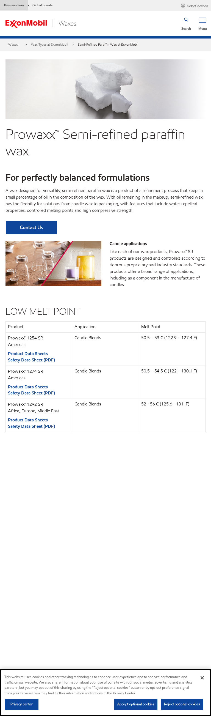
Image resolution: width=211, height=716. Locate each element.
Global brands (42, 5)
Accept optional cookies (135, 704)
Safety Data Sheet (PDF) (31, 360)
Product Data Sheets (28, 353)
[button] (202, 23)
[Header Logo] (40, 23)
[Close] (202, 678)
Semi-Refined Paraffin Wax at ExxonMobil (108, 44)
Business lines (14, 5)
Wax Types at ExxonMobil (49, 44)
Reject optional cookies (182, 704)
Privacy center (21, 704)
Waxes (13, 44)
